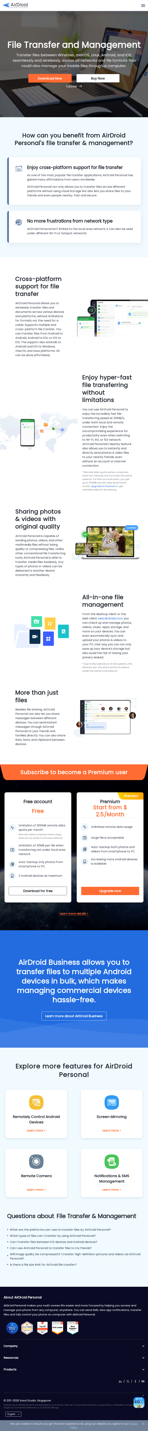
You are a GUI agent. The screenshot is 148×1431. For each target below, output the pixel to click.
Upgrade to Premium (103, 486)
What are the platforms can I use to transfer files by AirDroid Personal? (60, 1230)
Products (10, 1369)
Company (11, 1346)
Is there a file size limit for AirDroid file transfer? (43, 1265)
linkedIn (120, 1381)
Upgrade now (110, 891)
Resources (11, 1358)
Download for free (38, 891)
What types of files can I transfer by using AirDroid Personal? (53, 1236)
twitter (127, 1381)
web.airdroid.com (110, 618)
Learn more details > (74, 914)
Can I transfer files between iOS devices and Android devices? (53, 1242)
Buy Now (98, 78)
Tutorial (71, 86)
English (11, 1414)
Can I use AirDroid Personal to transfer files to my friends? (51, 1248)
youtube (143, 1381)
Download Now (50, 78)
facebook (135, 1381)
